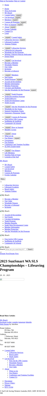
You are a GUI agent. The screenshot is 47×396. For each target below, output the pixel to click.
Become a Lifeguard (12, 205)
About (7, 27)
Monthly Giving (10, 130)
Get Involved (9, 17)
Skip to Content (19, 1)
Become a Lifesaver (12, 71)
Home (7, 5)
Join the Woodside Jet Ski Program (17, 90)
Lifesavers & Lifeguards (13, 50)
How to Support (10, 25)
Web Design (4, 324)
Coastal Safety (10, 15)
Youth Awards (10, 103)
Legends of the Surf (12, 157)
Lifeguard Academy (12, 42)
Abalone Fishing (11, 44)
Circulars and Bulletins (13, 88)
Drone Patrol (9, 56)
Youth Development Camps (15, 101)
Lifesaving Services (12, 40)
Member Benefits (11, 223)
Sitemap (7, 385)
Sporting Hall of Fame (13, 155)
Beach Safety (9, 189)
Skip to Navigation (7, 1)
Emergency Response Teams (15, 113)
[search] (1, 181)
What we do (9, 136)
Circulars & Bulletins (12, 219)
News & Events (10, 11)
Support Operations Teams (14, 111)
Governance (9, 140)
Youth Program (10, 79)
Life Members (10, 153)
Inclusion (8, 69)
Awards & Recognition (13, 82)
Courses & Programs (12, 22)
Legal (7, 33)
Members (8, 20)
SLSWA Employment (12, 147)
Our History (9, 138)
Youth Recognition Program (15, 96)
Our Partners (9, 142)
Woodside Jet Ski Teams (13, 109)
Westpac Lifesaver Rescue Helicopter (18, 54)
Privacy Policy (10, 383)
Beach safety (13, 355)
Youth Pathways (10, 99)
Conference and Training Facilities (17, 144)
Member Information (12, 84)
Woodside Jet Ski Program (14, 52)
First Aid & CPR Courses (14, 119)
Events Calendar (10, 29)
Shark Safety (13, 357)
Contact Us (9, 31)
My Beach (8, 13)
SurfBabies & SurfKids (13, 121)
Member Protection (11, 86)
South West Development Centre (16, 225)
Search (2, 249)
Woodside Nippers (11, 65)
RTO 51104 (9, 387)
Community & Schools (13, 123)
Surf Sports (9, 77)
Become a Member (11, 63)
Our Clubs (8, 67)
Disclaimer (8, 381)
